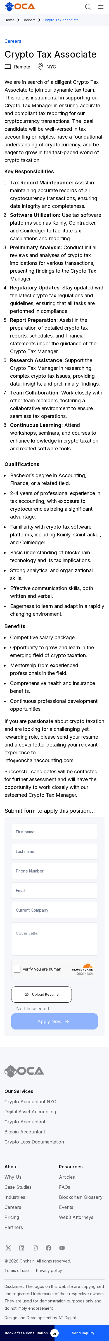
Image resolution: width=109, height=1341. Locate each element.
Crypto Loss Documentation (34, 1142)
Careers (28, 20)
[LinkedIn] (22, 1248)
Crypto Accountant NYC (30, 1101)
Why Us (13, 1177)
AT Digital (67, 1317)
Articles (67, 1177)
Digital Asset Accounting (30, 1111)
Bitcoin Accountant (24, 1132)
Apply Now (49, 1021)
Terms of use (16, 1270)
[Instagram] (35, 1248)
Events (66, 1207)
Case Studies (18, 1187)
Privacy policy (49, 1270)
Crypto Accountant (24, 1121)
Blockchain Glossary (81, 1197)
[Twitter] (8, 1248)
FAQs (64, 1187)
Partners (13, 1227)
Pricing (11, 1217)
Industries (14, 1197)
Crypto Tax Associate (61, 20)
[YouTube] (62, 1248)
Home (9, 20)
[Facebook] (49, 1248)
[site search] (88, 7)
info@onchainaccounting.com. (39, 760)
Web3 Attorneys (76, 1217)
